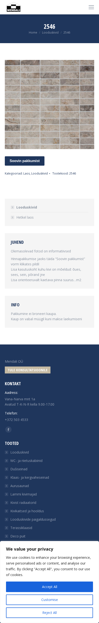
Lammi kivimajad (23, 494)
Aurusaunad (19, 485)
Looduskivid (39, 173)
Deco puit (17, 536)
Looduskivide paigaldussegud (33, 519)
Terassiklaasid (21, 527)
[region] (49, 582)
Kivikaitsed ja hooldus (27, 511)
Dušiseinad (18, 469)
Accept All (49, 586)
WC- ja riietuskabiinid (26, 460)
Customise (49, 599)
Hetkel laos (25, 217)
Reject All (49, 612)
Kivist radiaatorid (23, 502)
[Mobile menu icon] (91, 7)
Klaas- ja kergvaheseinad (29, 477)
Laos (26, 173)
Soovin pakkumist (25, 161)
